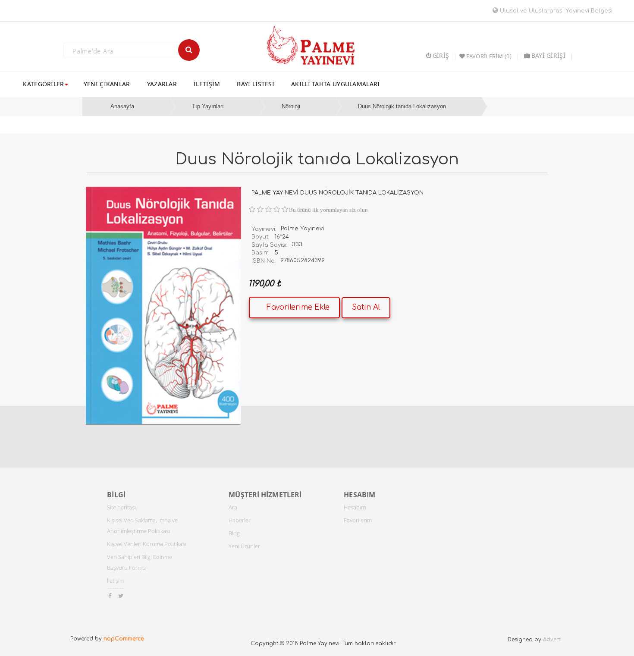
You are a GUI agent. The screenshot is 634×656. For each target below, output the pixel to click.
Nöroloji (291, 106)
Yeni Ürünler (244, 546)
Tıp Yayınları (208, 106)
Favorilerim (358, 520)
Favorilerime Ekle (298, 307)
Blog (234, 533)
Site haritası (121, 507)
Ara (233, 507)
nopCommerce (124, 639)
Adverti (552, 640)
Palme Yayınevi (302, 229)
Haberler (240, 520)
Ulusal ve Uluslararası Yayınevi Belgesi (555, 11)
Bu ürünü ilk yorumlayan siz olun (328, 210)
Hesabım (355, 507)
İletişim (115, 580)
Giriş (441, 55)
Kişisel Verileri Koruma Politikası (146, 544)
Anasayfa (122, 106)
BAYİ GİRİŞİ (548, 55)
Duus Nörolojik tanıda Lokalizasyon (402, 106)
